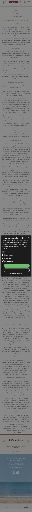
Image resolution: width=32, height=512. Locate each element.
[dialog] (16, 256)
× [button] (28, 237)
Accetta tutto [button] (16, 266)
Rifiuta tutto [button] (16, 270)
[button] (16, 273)
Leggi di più (5, 248)
